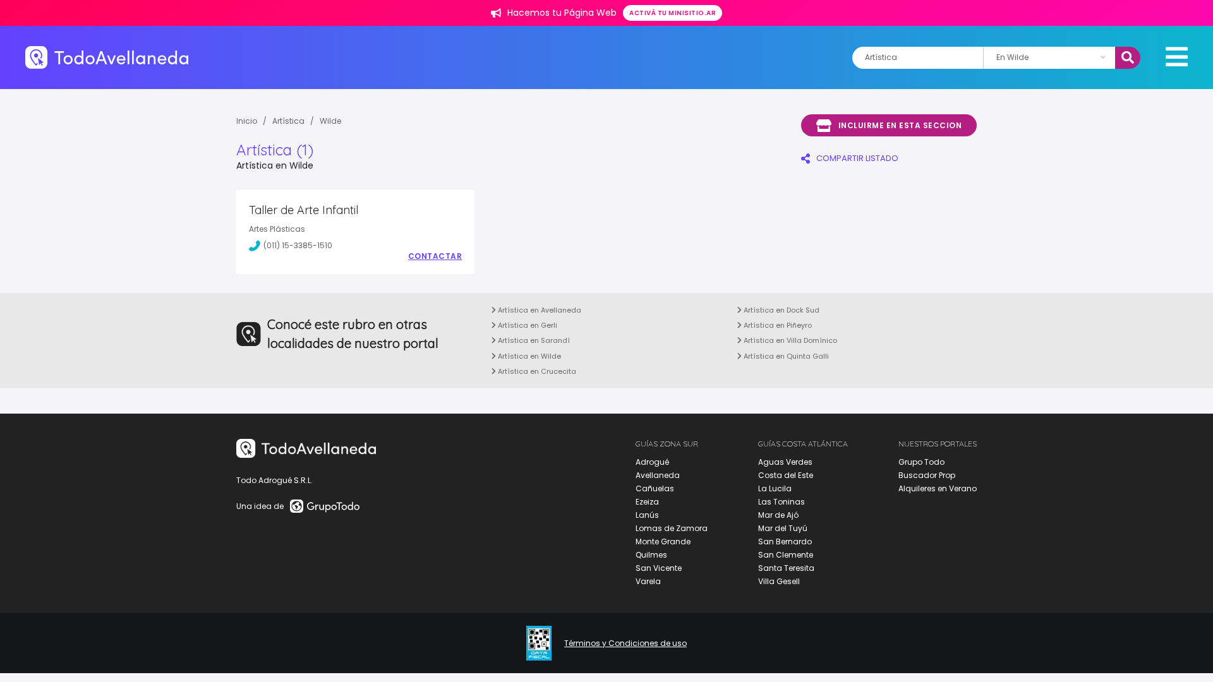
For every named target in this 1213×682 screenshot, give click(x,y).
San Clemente (785, 554)
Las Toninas (781, 501)
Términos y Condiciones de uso (625, 643)
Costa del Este (785, 475)
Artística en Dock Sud (780, 310)
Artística (288, 121)
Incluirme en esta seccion (900, 125)
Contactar (435, 256)
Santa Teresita (786, 568)
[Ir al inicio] (106, 57)
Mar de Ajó (778, 515)
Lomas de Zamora (672, 528)
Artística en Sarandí (533, 340)
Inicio (246, 121)
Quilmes (651, 554)
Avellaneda (658, 475)
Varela (648, 581)
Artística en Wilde (528, 356)
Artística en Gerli (526, 325)
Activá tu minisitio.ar (672, 13)
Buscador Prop (926, 475)
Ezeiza (647, 501)
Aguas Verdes (785, 462)
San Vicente (659, 568)
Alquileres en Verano (937, 488)
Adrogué (652, 462)
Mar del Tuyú (782, 528)
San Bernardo (785, 541)
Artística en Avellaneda (538, 310)
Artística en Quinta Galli (785, 356)
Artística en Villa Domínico (789, 340)
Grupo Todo (921, 462)
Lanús (647, 515)
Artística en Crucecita (536, 371)
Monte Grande (663, 541)
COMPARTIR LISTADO (857, 158)
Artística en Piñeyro (777, 325)
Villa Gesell (779, 581)
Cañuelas (655, 488)
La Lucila (775, 488)
